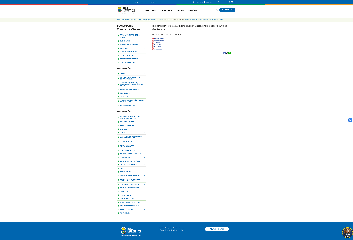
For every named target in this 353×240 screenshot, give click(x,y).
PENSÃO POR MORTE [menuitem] (127, 199)
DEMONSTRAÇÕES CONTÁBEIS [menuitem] (128, 161)
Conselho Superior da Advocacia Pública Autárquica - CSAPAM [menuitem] (132, 84)
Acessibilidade (199, 2)
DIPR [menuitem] (121, 168)
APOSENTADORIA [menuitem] (124, 195)
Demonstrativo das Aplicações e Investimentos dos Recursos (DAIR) (204, 19)
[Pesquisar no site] (216, 9)
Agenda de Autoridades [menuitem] (129, 44)
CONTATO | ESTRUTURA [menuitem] (128, 62)
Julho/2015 (157, 42)
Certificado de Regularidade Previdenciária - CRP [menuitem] (131, 137)
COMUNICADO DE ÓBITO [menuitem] (128, 150)
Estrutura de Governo (166, 10)
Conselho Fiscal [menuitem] (124, 158)
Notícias (153, 10)
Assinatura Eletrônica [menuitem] (128, 122)
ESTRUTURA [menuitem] (122, 48)
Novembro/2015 (159, 38)
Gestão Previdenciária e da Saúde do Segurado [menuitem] (130, 180)
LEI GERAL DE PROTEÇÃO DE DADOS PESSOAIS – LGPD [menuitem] (132, 101)
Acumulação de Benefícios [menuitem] (130, 202)
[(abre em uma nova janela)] (227, 53)
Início (147, 10)
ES (234, 2)
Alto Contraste (209, 2)
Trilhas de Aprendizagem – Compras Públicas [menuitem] (130, 78)
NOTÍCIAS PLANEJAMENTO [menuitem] (128, 52)
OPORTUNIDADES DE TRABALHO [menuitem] (130, 59)
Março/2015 (158, 47)
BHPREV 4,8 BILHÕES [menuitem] (127, 125)
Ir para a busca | (140, 2)
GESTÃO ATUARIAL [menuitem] (124, 172)
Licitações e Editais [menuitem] (127, 55)
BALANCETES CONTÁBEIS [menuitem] (127, 165)
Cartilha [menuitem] (123, 129)
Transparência (191, 10)
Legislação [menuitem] (124, 191)
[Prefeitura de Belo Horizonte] (126, 9)
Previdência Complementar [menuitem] (128, 206)
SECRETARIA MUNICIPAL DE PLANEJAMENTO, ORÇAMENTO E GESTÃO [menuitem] (130, 35)
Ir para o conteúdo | (122, 2)
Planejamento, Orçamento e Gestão (131, 19)
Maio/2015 (157, 45)
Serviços (181, 10)
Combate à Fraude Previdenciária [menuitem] (127, 146)
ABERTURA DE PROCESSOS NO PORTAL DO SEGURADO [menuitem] (130, 117)
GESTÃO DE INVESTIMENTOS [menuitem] (128, 176)
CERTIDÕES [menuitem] (122, 133)
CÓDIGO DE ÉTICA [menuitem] (126, 141)
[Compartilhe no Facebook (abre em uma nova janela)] (224, 53)
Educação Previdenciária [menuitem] (129, 188)
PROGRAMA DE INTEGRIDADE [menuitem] (129, 89)
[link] (217, 229)
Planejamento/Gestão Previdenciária (152, 19)
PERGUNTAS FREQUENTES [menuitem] (128, 105)
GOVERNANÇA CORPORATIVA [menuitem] (128, 185)
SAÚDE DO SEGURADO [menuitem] (126, 210)
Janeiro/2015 (158, 49)
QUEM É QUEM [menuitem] (125, 41)
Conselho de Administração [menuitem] (129, 154)
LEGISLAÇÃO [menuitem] (124, 97)
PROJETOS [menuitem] (122, 74)
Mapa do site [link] (179, 230)
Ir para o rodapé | (149, 2)
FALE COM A (218, 229)
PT (232, 2)
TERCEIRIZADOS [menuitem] (125, 93)
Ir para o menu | (132, 2)
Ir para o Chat (157, 2)
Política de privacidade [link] (167, 230)
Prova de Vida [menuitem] (125, 213)
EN (229, 2)
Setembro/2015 (159, 40)
